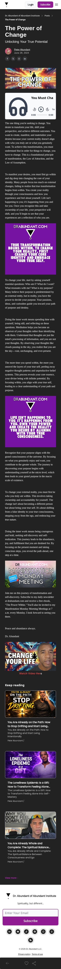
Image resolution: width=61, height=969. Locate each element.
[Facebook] (34, 931)
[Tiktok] (26, 931)
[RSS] (30, 940)
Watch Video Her (30, 673)
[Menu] (56, 4)
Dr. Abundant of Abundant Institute (22, 15)
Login (31, 4)
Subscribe (45, 4)
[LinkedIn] (9, 931)
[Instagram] (43, 931)
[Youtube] (17, 931)
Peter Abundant (22, 49)
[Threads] (51, 931)
